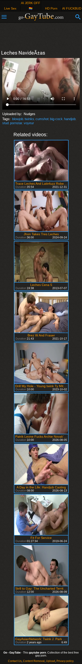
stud (5, 123)
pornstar (16, 123)
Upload (50, 661)
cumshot (42, 119)
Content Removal (34, 661)
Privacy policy (64, 661)
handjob (70, 119)
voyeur (29, 123)
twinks (29, 119)
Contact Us (15, 661)
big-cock (56, 119)
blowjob (17, 119)
